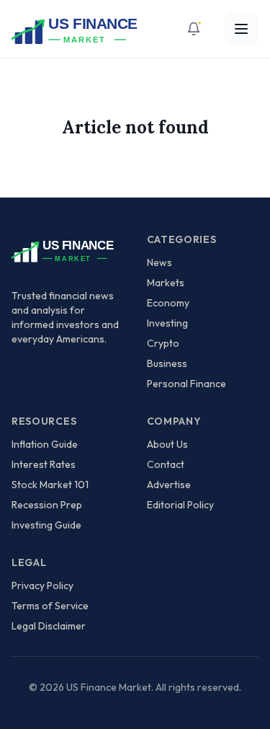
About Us (167, 444)
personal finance (186, 383)
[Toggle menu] (241, 29)
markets (165, 282)
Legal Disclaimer (49, 625)
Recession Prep (47, 504)
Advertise (169, 484)
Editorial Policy (180, 504)
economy (168, 302)
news (159, 262)
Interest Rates (44, 464)
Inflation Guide (45, 444)
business (167, 363)
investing (167, 323)
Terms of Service (50, 605)
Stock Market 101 (50, 484)
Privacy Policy (42, 585)
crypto (163, 343)
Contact (165, 464)
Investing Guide (46, 524)
